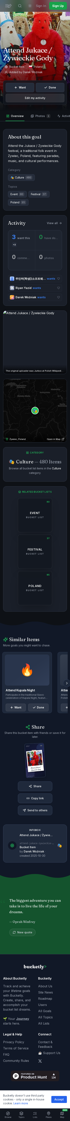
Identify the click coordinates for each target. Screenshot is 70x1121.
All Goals (44, 1011)
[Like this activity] (58, 278)
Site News (45, 992)
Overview (17, 116)
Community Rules (16, 1061)
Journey (22, 1019)
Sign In (41, 6)
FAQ (6, 1054)
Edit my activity (35, 98)
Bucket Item (28, 847)
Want (22, 87)
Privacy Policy (13, 1042)
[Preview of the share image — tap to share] (35, 760)
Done (52, 87)
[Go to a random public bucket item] (9, 6)
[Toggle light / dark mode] (30, 6)
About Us (45, 986)
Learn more (20, 1103)
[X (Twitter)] (40, 1061)
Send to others (37, 810)
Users (42, 1005)
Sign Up (58, 6)
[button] (35, 342)
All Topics (45, 1017)
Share (37, 786)
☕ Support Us (49, 1053)
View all (52, 223)
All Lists (43, 1023)
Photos (42, 116)
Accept (59, 1099)
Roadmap (45, 998)
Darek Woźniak (33, 72)
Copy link (37, 798)
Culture (56, 468)
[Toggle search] (20, 6)
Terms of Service (16, 1048)
